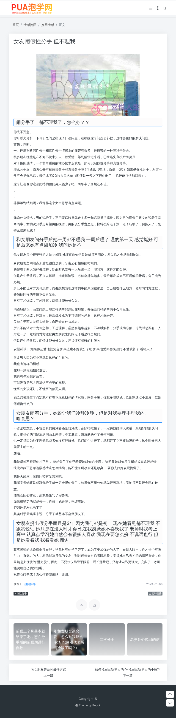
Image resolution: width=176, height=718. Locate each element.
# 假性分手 (20, 593)
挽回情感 (47, 25)
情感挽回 (30, 25)
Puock (96, 705)
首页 (15, 25)
